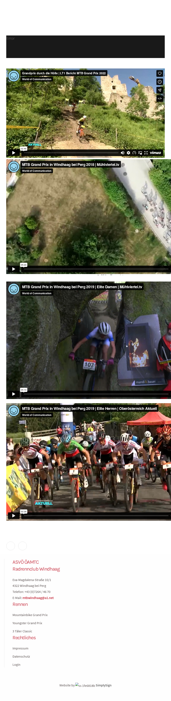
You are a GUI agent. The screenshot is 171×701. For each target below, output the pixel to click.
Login (16, 664)
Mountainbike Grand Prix (30, 615)
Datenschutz (21, 656)
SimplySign (103, 685)
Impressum (20, 648)
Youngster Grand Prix (27, 623)
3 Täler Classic (22, 631)
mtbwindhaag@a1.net (38, 598)
